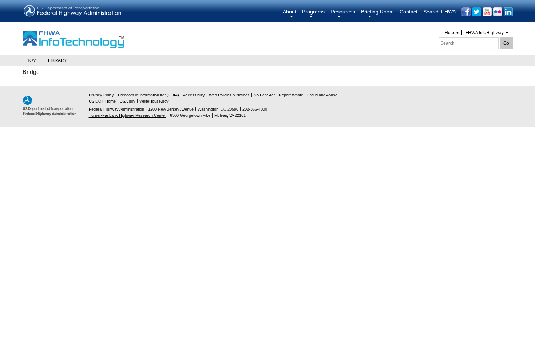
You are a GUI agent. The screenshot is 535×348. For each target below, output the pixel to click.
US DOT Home (102, 101)
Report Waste (291, 95)
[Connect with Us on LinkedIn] (508, 11)
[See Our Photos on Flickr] (497, 11)
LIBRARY (57, 60)
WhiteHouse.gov (154, 101)
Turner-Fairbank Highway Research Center (127, 115)
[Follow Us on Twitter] (476, 11)
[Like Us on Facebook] (466, 11)
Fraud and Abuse (322, 95)
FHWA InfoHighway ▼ (487, 32)
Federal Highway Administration (116, 109)
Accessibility (194, 95)
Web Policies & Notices (229, 95)
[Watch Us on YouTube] (487, 11)
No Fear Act (264, 95)
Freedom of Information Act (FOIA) (148, 95)
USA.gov (127, 101)
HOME (32, 60)
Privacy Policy (101, 95)
